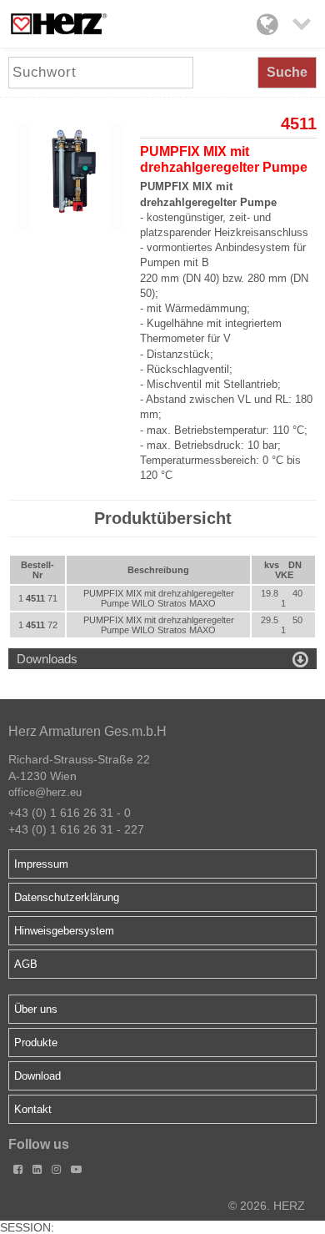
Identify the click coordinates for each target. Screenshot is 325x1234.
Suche (287, 72)
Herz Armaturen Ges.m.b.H (87, 731)
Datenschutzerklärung (66, 897)
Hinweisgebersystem (64, 930)
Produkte (36, 1042)
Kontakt (33, 1109)
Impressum (41, 864)
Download (37, 1076)
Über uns (36, 1009)
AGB (26, 964)
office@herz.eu (45, 792)
